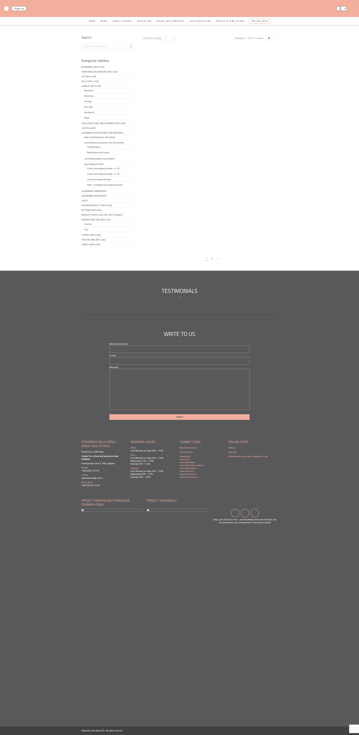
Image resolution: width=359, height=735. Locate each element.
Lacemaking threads (93, 164)
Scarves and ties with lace (96, 219)
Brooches (88, 96)
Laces (84, 200)
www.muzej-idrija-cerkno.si (192, 465)
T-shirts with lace (91, 235)
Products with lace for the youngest (102, 215)
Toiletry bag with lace (93, 240)
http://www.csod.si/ (188, 448)
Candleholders (94, 147)
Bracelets (88, 90)
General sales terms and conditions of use (248, 456)
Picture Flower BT (188, 134)
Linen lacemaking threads (99, 179)
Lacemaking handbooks (93, 191)
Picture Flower (257, 189)
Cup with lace (88, 76)
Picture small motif (190, 79)
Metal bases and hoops (98, 152)
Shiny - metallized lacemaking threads (105, 185)
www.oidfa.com (187, 471)
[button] (238, 182)
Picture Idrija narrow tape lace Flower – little (262, 83)
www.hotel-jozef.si (188, 474)
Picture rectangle (189, 189)
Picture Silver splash (227, 189)
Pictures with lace (91, 210)
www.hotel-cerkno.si (189, 477)
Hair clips (88, 107)
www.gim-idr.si (186, 452)
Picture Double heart (156, 189)
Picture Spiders (187, 237)
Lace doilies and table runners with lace (103, 123)
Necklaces (89, 112)
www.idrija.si (185, 456)
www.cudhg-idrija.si (188, 468)
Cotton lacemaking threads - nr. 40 (103, 174)
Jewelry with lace (91, 86)
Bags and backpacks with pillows (99, 137)
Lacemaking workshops (94, 196)
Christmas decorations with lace (99, 72)
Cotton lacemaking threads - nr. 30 (103, 168)
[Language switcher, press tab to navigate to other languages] (341, 8)
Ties (86, 229)
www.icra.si (185, 459)
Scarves (88, 224)
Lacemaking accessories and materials (102, 133)
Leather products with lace (96, 205)
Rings (86, 118)
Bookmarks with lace (92, 67)
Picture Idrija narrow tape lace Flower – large (156, 138)
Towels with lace (90, 244)
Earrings (88, 101)
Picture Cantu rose (154, 79)
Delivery (232, 448)
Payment (233, 452)
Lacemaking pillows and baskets (99, 158)
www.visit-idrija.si (187, 462)
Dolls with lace (90, 81)
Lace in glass (88, 128)
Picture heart (221, 79)
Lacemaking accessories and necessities (104, 142)
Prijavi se (19, 8)
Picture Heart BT (223, 134)
